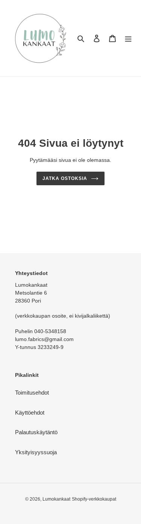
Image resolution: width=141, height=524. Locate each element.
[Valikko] (128, 38)
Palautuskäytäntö (36, 432)
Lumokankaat (56, 499)
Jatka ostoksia (64, 178)
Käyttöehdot (29, 412)
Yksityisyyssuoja (36, 452)
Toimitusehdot (32, 392)
